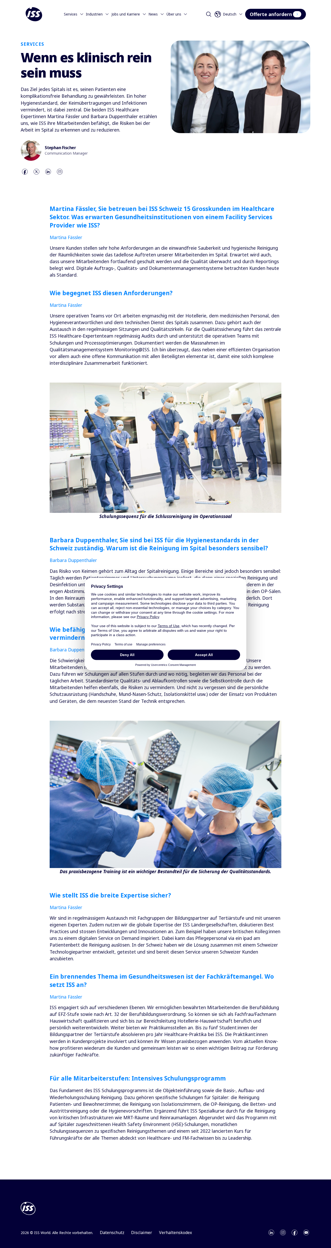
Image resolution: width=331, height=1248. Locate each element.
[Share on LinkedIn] (48, 172)
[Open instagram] (283, 1232)
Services (70, 14)
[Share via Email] (60, 172)
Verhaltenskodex (175, 1232)
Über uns (174, 14)
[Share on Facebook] (25, 172)
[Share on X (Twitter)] (36, 172)
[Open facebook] (294, 1232)
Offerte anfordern (271, 14)
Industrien (94, 14)
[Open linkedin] (271, 1232)
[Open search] (208, 14)
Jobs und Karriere (125, 14)
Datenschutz (112, 1232)
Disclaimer (141, 1232)
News (153, 14)
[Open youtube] (306, 1232)
